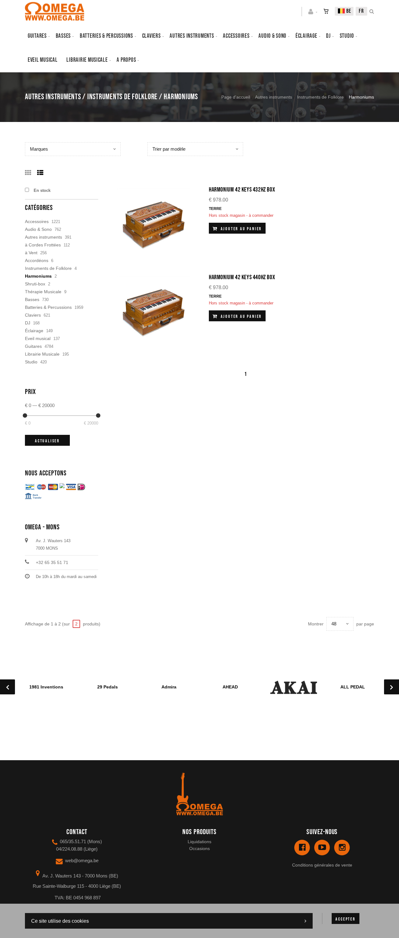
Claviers (151, 36)
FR (361, 11)
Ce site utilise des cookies (60, 921)
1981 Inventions (46, 686)
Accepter (345, 919)
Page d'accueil (235, 97)
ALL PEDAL (352, 686)
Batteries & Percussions (48, 307)
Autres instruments (192, 36)
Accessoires (236, 36)
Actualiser (47, 441)
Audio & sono (272, 36)
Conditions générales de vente (322, 865)
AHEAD (230, 686)
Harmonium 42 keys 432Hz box (242, 189)
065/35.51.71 (73, 841)
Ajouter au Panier (240, 228)
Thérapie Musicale (43, 291)
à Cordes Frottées (43, 244)
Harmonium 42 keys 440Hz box (242, 277)
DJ (328, 36)
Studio (347, 36)
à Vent (31, 252)
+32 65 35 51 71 (52, 562)
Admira (168, 686)
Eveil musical (43, 60)
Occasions (199, 848)
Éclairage (306, 36)
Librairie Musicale (87, 60)
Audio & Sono (38, 229)
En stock (42, 190)
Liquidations (199, 841)
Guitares (37, 36)
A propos (126, 60)
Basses (63, 36)
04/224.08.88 (69, 849)
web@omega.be (82, 860)
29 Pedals (107, 686)
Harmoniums (38, 276)
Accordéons (36, 260)
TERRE (215, 209)
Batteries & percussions (106, 36)
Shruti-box (35, 283)
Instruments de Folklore (320, 97)
